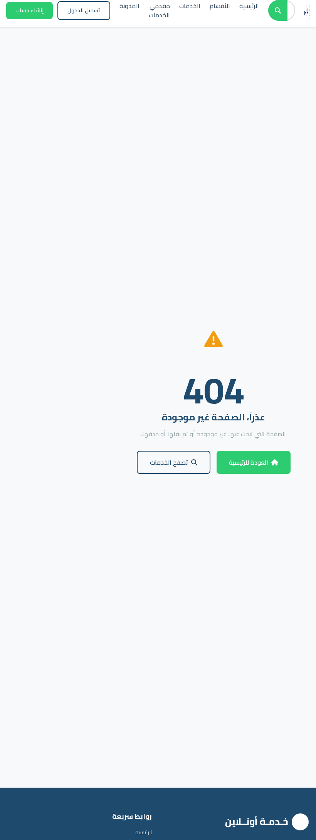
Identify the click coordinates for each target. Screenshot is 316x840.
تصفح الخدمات (169, 462)
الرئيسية (143, 832)
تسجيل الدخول (83, 10)
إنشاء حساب (29, 10)
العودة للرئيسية (248, 462)
